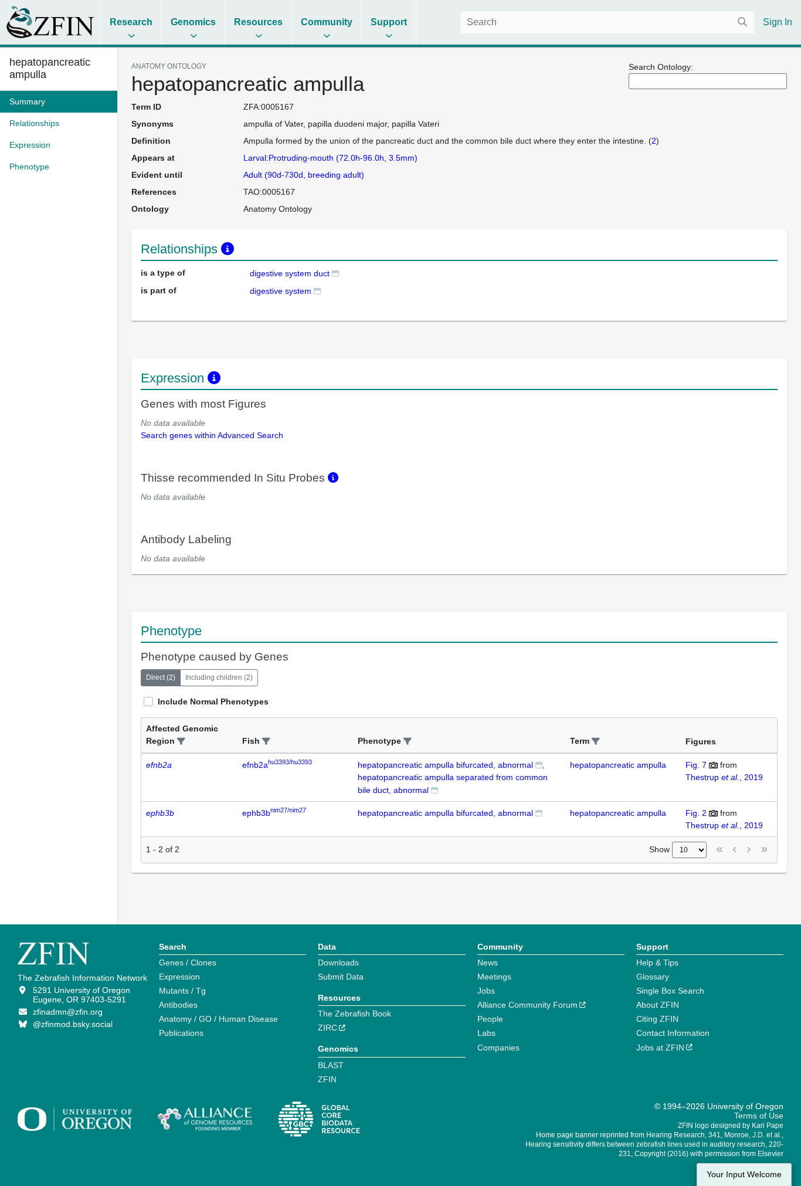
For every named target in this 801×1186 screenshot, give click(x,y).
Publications (181, 1033)
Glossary (652, 976)
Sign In (777, 22)
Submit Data (341, 976)
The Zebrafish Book (354, 1013)
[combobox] (607, 22)
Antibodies (178, 1004)
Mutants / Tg (182, 990)
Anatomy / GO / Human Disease (218, 1019)
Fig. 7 (696, 765)
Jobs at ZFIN (660, 1047)
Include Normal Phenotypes (213, 701)
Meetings (494, 976)
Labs (486, 1033)
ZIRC (327, 1027)
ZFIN (327, 1079)
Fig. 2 (696, 813)
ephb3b (274, 813)
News (487, 962)
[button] (181, 742)
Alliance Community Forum (527, 1004)
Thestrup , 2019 (724, 777)
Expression (179, 976)
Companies (498, 1047)
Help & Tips (657, 962)
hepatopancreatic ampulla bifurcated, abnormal (445, 765)
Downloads (338, 962)
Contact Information (673, 1033)
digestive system (280, 291)
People (490, 1019)
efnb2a (277, 765)
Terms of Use (758, 1115)
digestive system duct (290, 273)
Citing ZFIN (657, 1019)
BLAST (331, 1065)
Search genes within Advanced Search (212, 435)
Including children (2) (219, 677)
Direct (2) (160, 677)
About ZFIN (657, 1004)
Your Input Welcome (744, 1174)
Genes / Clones (187, 962)
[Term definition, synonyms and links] (335, 273)
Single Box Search (670, 990)
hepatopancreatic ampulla (618, 765)
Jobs (486, 990)
